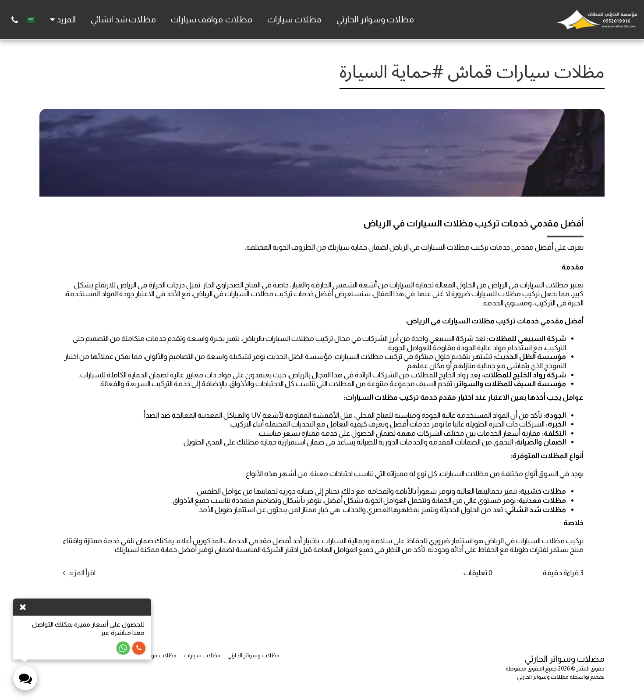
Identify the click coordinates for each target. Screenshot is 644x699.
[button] (14, 19)
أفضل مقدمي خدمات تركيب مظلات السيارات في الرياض (474, 223)
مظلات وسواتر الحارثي (543, 677)
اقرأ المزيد (82, 573)
